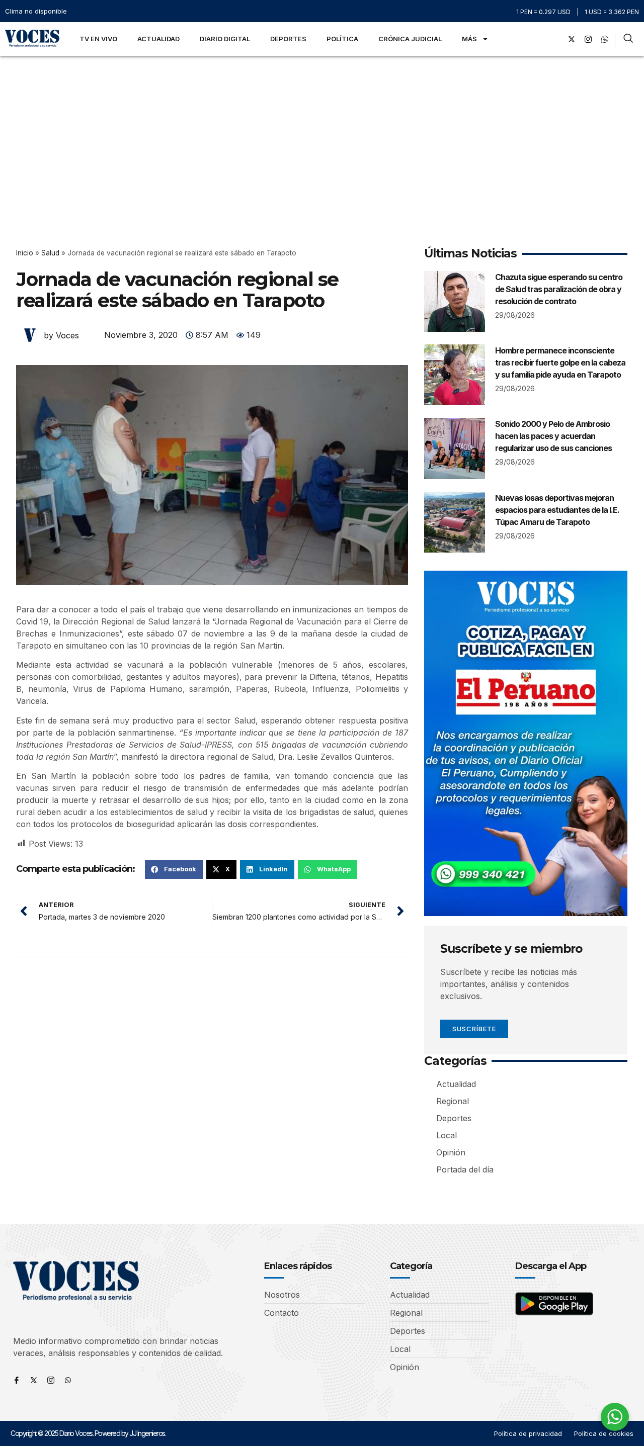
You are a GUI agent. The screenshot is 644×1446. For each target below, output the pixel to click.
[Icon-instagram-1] (588, 39)
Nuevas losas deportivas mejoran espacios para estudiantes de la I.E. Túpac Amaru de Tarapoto (557, 510)
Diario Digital (225, 39)
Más (469, 39)
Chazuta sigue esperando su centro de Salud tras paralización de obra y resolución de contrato (558, 289)
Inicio (24, 253)
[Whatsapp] (67, 1380)
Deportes (288, 39)
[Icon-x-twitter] (33, 1380)
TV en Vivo (98, 39)
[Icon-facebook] (16, 1380)
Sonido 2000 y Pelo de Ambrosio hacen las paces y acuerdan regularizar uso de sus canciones (553, 436)
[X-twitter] (572, 39)
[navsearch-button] (628, 39)
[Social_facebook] (555, 39)
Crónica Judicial (410, 39)
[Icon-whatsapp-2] (605, 39)
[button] (174, 869)
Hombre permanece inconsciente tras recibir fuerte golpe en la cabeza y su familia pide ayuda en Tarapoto (560, 362)
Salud (50, 253)
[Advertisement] (322, 131)
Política (342, 39)
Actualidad (158, 39)
